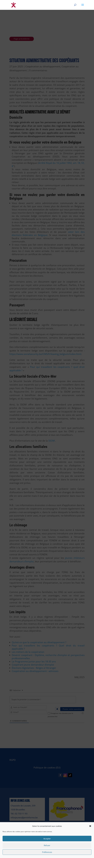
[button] (90, 826)
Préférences (47, 852)
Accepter (47, 838)
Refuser (47, 845)
